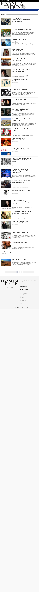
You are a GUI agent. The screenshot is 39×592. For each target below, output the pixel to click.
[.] (20, 289)
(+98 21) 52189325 (10, 287)
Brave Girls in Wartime (19, 89)
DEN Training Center (23, 300)
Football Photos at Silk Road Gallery (21, 129)
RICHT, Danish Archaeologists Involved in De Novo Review (21, 20)
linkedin (6, 0)
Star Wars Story (6, 252)
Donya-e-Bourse (22, 301)
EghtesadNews (22, 296)
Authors (31, 284)
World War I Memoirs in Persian (20, 80)
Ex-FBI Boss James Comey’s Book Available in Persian (21, 149)
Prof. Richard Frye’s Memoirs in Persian (18, 139)
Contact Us (3, 0)
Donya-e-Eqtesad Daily (23, 293)
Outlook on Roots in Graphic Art (21, 191)
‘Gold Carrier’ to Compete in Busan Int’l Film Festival (21, 212)
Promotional (22, 10)
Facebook (8, 0)
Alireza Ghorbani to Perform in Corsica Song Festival (20, 202)
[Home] (13, 5)
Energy (5, 10)
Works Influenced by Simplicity (19, 40)
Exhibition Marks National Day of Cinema (21, 119)
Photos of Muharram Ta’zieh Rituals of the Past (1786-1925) (21, 160)
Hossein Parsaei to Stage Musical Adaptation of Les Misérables (20, 171)
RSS (5, 0)
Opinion (17, 10)
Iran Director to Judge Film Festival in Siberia (21, 70)
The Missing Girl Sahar (20, 242)
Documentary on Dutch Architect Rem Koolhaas (20, 222)
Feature (13, 10)
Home (0, 0)
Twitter (7, 0)
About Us (1, 0)
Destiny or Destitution (19, 99)
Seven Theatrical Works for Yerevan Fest (21, 59)
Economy (9, 10)
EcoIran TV (21, 303)
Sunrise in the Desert (19, 259)
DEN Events (22, 297)
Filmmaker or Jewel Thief (20, 232)
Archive (4, 0)
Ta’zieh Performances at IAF (21, 29)
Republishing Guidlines (23, 286)
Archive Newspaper (26, 284)
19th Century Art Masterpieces (17, 49)
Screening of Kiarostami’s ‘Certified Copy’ (20, 109)
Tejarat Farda (22, 294)
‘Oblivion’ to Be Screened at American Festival (21, 181)
